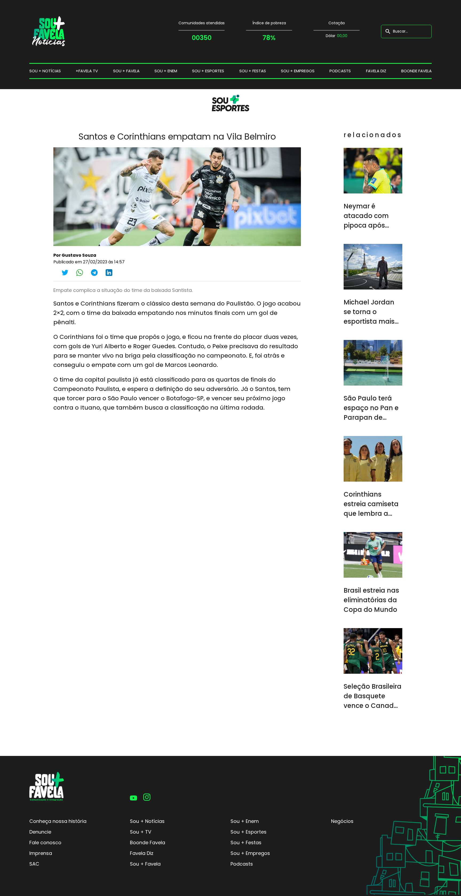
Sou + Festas (245, 842)
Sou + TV (140, 831)
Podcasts (340, 71)
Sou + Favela (145, 864)
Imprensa (40, 853)
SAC (34, 864)
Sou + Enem (244, 821)
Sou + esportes (208, 71)
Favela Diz (376, 71)
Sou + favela (126, 71)
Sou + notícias (45, 71)
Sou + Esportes (248, 831)
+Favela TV (87, 71)
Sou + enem (165, 71)
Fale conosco (45, 842)
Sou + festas (252, 71)
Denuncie (40, 831)
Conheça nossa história (57, 821)
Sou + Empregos (250, 853)
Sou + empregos (298, 71)
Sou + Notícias (147, 821)
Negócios (342, 821)
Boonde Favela (416, 71)
